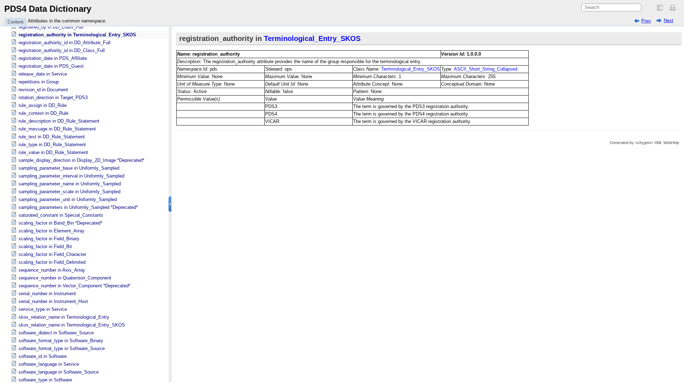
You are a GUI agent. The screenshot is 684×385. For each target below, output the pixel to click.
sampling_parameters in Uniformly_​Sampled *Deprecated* (78, 207)
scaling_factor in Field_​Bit (45, 246)
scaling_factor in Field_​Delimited (52, 262)
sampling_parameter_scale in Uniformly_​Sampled (69, 191)
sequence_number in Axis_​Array (52, 270)
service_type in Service (43, 309)
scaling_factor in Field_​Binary (49, 238)
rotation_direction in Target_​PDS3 (53, 97)
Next (668, 20)
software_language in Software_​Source (59, 372)
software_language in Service (49, 364)
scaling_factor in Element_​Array (51, 230)
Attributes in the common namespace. (67, 21)
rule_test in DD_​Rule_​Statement (52, 136)
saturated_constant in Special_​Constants (61, 215)
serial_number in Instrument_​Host (53, 301)
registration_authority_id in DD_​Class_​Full (62, 50)
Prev (646, 21)
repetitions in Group (39, 81)
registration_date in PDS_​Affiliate (53, 58)
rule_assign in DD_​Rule (43, 105)
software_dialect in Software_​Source (56, 332)
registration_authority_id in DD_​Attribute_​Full (64, 42)
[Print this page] (674, 8)
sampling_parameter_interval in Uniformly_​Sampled (71, 176)
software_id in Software (43, 356)
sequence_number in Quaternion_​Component (65, 278)
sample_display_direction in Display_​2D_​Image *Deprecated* (81, 160)
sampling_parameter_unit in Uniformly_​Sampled (68, 199)
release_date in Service (43, 74)
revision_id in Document (43, 89)
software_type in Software (45, 380)
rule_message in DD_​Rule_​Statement (57, 129)
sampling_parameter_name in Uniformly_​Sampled (70, 183)
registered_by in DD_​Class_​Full (51, 27)
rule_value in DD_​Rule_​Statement (53, 152)
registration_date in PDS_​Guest (51, 66)
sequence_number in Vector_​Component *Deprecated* (74, 285)
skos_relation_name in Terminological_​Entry (64, 317)
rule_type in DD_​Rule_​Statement (52, 144)
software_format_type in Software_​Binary (61, 340)
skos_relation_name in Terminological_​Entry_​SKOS (72, 325)
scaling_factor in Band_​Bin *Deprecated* (60, 223)
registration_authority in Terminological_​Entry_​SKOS (77, 34)
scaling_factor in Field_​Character (52, 254)
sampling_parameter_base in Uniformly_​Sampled (69, 168)
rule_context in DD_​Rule (43, 113)
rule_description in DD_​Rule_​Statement (59, 121)
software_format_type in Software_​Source (62, 348)
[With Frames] (660, 8)
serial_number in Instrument (47, 293)
